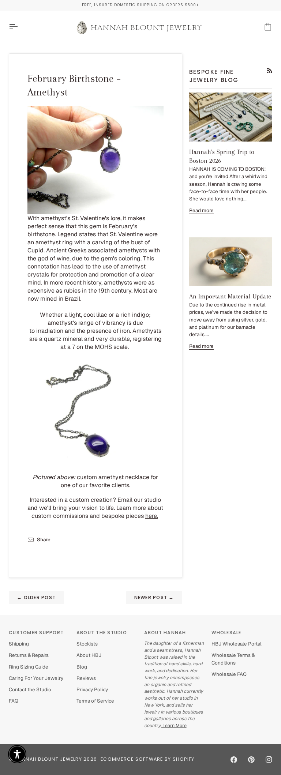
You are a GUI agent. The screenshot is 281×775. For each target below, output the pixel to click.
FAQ (13, 700)
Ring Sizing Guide (28, 666)
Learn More (174, 725)
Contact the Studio (30, 689)
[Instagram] (269, 759)
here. (151, 516)
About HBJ (88, 655)
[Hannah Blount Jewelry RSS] (269, 70)
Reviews (86, 678)
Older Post (36, 597)
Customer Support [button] (36, 632)
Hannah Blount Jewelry (48, 759)
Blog (81, 666)
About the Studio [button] (101, 632)
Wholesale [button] (226, 632)
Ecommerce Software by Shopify (147, 759)
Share (43, 539)
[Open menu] (20, 27)
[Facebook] (234, 759)
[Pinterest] (251, 759)
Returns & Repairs (29, 655)
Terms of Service (95, 700)
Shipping (19, 643)
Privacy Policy (92, 689)
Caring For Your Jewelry (36, 678)
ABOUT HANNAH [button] (165, 632)
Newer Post (154, 597)
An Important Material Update (230, 296)
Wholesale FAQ (229, 674)
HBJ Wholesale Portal (236, 643)
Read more (201, 210)
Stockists (87, 643)
